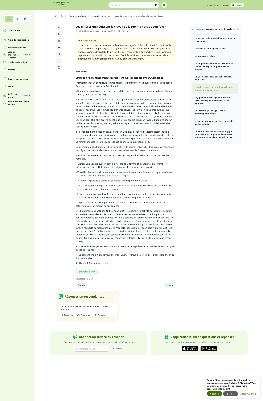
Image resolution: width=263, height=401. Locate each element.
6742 (147, 141)
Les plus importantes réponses (19, 55)
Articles (11, 69)
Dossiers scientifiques (18, 62)
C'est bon (214, 393)
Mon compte (14, 30)
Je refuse (230, 393)
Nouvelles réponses (17, 47)
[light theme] (17, 19)
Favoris (11, 86)
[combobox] (132, 5)
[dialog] (232, 387)
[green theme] (9, 19)
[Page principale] (62, 16)
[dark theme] (25, 19)
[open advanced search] (156, 5)
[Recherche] (164, 5)
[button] (59, 28)
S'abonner (117, 348)
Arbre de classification (18, 40)
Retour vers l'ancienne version (18, 103)
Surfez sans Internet (19, 95)
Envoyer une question (18, 79)
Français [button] (239, 5)
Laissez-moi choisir (248, 393)
